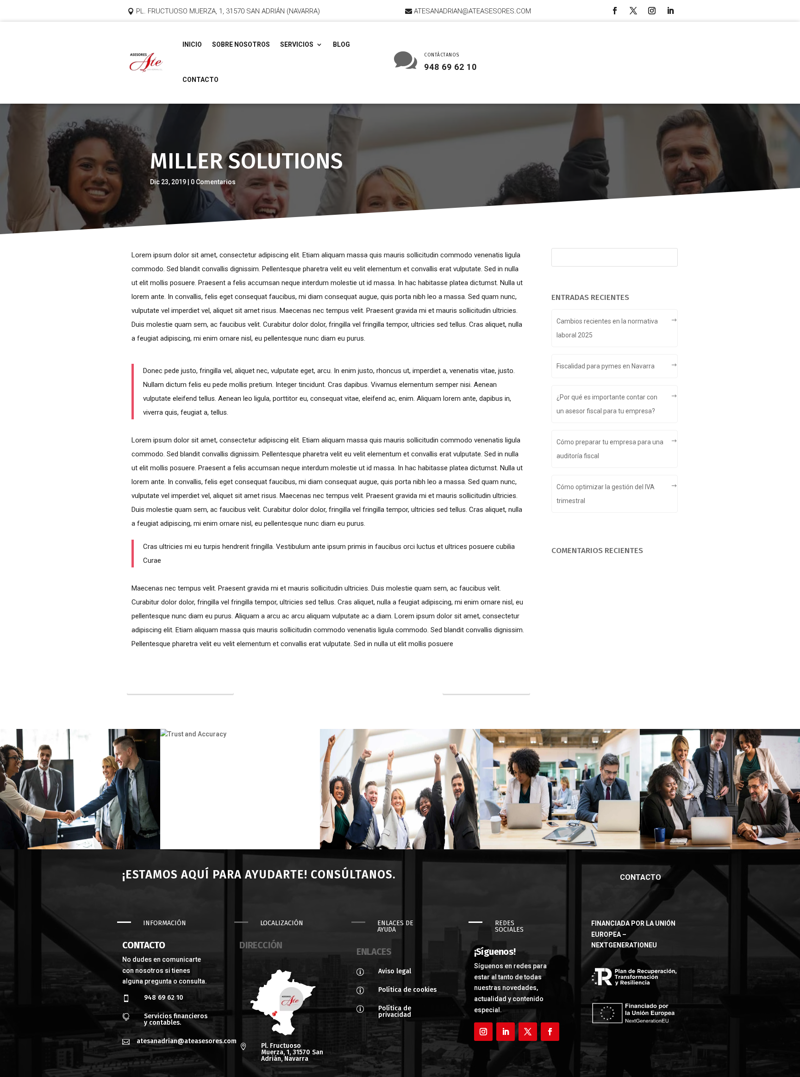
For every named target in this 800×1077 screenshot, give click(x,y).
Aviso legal (394, 971)
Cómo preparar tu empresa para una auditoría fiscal (609, 449)
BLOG (341, 44)
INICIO (192, 44)
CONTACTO (200, 79)
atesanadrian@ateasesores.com (472, 11)
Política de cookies (407, 990)
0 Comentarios (213, 182)
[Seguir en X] (633, 10)
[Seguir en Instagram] (651, 10)
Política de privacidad (394, 1011)
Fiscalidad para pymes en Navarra (605, 366)
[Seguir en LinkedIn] (670, 10)
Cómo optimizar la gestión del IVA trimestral (605, 493)
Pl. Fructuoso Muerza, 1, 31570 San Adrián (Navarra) (228, 11)
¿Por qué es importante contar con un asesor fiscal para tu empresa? (606, 404)
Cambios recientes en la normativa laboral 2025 (607, 328)
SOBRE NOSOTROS (241, 44)
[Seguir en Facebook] (614, 10)
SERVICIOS (296, 44)
